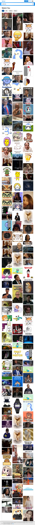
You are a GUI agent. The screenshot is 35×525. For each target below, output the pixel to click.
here (13, 523)
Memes (15, 10)
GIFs (6, 10)
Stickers (10, 10)
